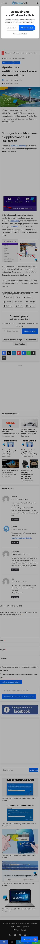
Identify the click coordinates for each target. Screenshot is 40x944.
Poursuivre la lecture (20, 34)
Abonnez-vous (27, 28)
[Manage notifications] (35, 939)
